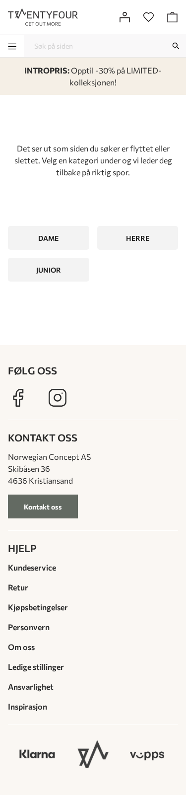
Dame (48, 238)
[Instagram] (57, 398)
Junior (48, 270)
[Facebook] (18, 398)
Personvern (29, 627)
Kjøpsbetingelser (38, 607)
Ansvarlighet (31, 686)
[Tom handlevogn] (172, 17)
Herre (137, 238)
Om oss (21, 646)
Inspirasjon (27, 706)
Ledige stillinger (36, 666)
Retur (18, 587)
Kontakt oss (43, 507)
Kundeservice (32, 567)
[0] (148, 17)
